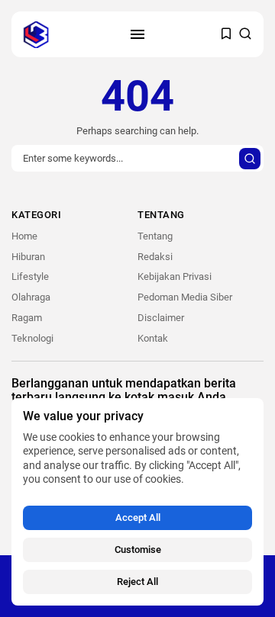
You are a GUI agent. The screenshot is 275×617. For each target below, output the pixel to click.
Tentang (155, 236)
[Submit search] (249, 158)
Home (24, 236)
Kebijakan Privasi (175, 276)
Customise (138, 549)
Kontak (153, 338)
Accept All (137, 517)
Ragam (26, 317)
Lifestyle (30, 276)
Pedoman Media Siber (185, 297)
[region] (137, 502)
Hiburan (28, 256)
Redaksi (155, 256)
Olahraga (30, 297)
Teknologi (32, 338)
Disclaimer (161, 317)
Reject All (137, 581)
